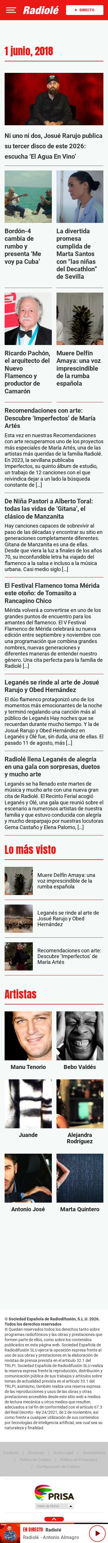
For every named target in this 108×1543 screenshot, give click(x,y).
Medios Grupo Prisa (54, 1506)
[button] (10, 10)
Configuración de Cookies (58, 1466)
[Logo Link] (41, 10)
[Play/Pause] (97, 1533)
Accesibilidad (94, 1452)
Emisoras (36, 1452)
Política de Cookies (35, 1459)
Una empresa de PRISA (54, 1492)
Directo (86, 10)
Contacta (10, 1452)
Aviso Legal (63, 1452)
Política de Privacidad (78, 1459)
